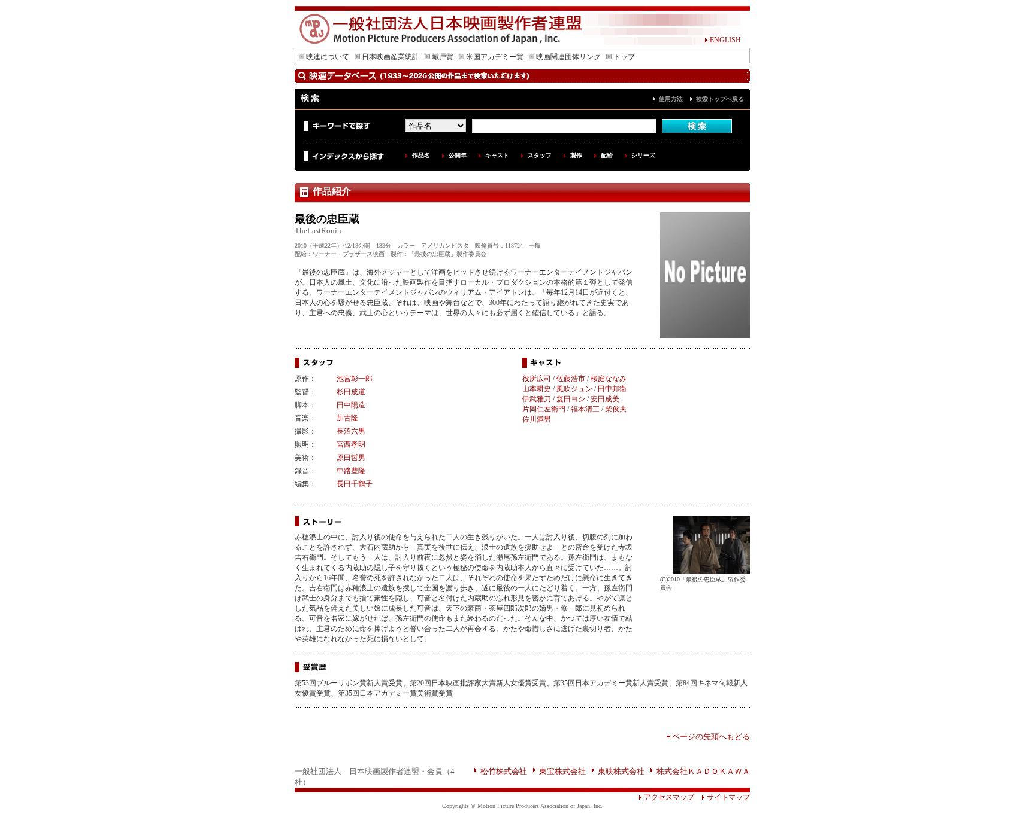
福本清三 (585, 409)
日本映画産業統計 (390, 57)
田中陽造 (351, 405)
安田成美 (605, 399)
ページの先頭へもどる (711, 736)
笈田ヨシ (570, 399)
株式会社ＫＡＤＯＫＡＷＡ (703, 771)
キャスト (497, 155)
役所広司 (536, 378)
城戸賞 (442, 57)
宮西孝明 (351, 444)
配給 (607, 155)
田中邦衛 (612, 389)
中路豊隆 (351, 471)
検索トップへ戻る (720, 99)
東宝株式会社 (562, 771)
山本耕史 (536, 389)
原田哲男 (351, 457)
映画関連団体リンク (568, 57)
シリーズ (643, 155)
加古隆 (347, 418)
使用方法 (671, 99)
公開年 (458, 155)
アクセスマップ (669, 797)
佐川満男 (536, 419)
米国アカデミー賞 (494, 57)
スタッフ (540, 155)
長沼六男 (351, 431)
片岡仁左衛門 (543, 409)
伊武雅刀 (536, 399)
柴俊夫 (616, 409)
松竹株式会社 (503, 771)
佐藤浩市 (570, 378)
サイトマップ (728, 797)
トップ (624, 57)
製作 (576, 155)
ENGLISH (725, 40)
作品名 (421, 155)
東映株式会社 (621, 771)
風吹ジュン (574, 389)
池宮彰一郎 (355, 378)
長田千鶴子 (355, 484)
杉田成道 (351, 392)
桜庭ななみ (609, 378)
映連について (327, 57)
